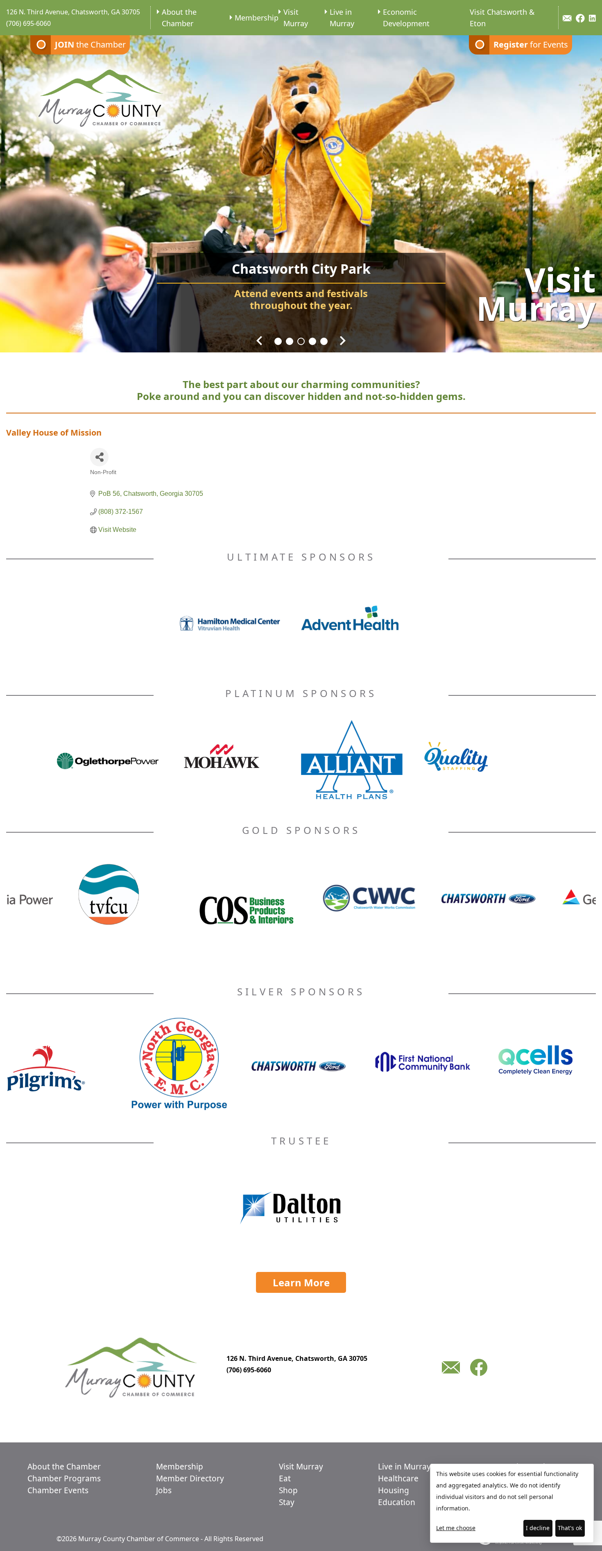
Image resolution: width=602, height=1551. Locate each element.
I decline (538, 1528)
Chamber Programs (64, 1478)
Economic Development (406, 17)
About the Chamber (179, 17)
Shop (288, 1490)
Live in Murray (342, 17)
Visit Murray (295, 17)
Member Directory (190, 1478)
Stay (286, 1502)
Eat (285, 1478)
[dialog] (512, 1503)
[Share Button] (99, 457)
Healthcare (398, 1478)
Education (396, 1502)
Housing (393, 1490)
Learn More (301, 1282)
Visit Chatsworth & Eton (502, 17)
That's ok (570, 1528)
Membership (256, 18)
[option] (301, 188)
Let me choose (455, 1528)
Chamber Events (57, 1490)
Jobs (164, 1490)
